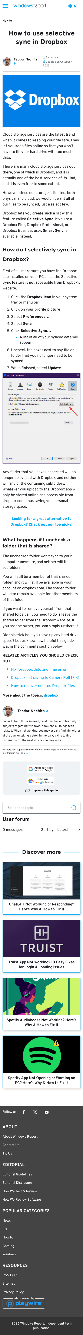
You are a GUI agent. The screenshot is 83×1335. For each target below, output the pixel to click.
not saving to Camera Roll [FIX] (45, 677)
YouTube (47, 1112)
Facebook (24, 1112)
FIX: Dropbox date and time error (39, 669)
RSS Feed (10, 1275)
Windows (9, 1254)
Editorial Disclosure (17, 1183)
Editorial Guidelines (17, 1174)
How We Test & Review (20, 1191)
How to (7, 21)
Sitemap (9, 1284)
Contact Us (11, 1145)
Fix (5, 1229)
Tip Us (7, 1154)
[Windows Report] (29, 6)
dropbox (51, 695)
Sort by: (47, 829)
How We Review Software (22, 1200)
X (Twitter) (35, 1112)
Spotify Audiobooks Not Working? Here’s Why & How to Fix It (41, 1023)
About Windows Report (20, 1137)
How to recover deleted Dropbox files (43, 686)
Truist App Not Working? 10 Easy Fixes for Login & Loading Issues (41, 965)
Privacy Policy (13, 1292)
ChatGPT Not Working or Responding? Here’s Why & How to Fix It (41, 907)
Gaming (8, 1246)
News (7, 1221)
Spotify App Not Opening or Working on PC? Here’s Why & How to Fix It (41, 1081)
